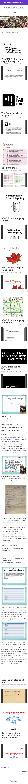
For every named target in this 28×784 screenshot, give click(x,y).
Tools (20, 63)
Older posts (5, 767)
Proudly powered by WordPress (9, 780)
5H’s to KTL (7, 416)
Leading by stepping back (12, 681)
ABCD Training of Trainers (10, 367)
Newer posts (23, 771)
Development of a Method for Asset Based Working (11, 735)
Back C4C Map (9, 168)
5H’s (13, 441)
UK (2, 686)
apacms (12, 63)
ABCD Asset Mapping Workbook (12, 321)
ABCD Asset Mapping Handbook (12, 268)
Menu (15, 12)
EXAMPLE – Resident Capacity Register (12, 60)
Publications (23, 684)
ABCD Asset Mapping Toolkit (12, 219)
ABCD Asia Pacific (14, 7)
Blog (19, 418)
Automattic (14, 781)
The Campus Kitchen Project (12, 114)
